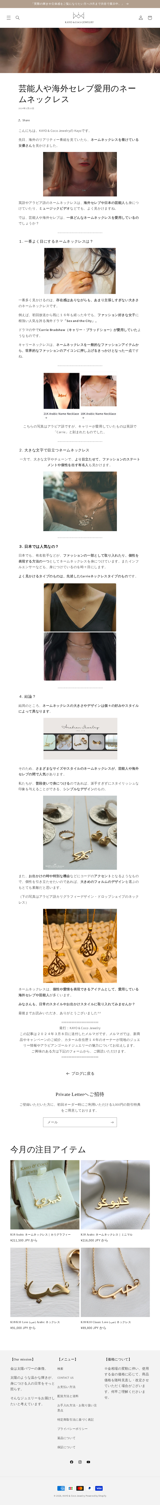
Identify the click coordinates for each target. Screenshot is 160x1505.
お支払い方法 (66, 1387)
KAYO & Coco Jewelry (74, 1495)
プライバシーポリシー (72, 1429)
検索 (60, 1368)
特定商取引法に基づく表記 (75, 1419)
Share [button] (26, 120)
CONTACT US (65, 1377)
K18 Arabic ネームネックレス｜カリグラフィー (40, 1234)
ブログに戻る (82, 1073)
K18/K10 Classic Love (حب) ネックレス (106, 1322)
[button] (8, 17)
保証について (66, 1447)
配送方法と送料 (68, 1396)
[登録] (112, 1122)
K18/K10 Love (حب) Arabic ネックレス (35, 1322)
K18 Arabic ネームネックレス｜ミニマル (107, 1234)
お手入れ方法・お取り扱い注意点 (77, 1407)
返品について (66, 1438)
